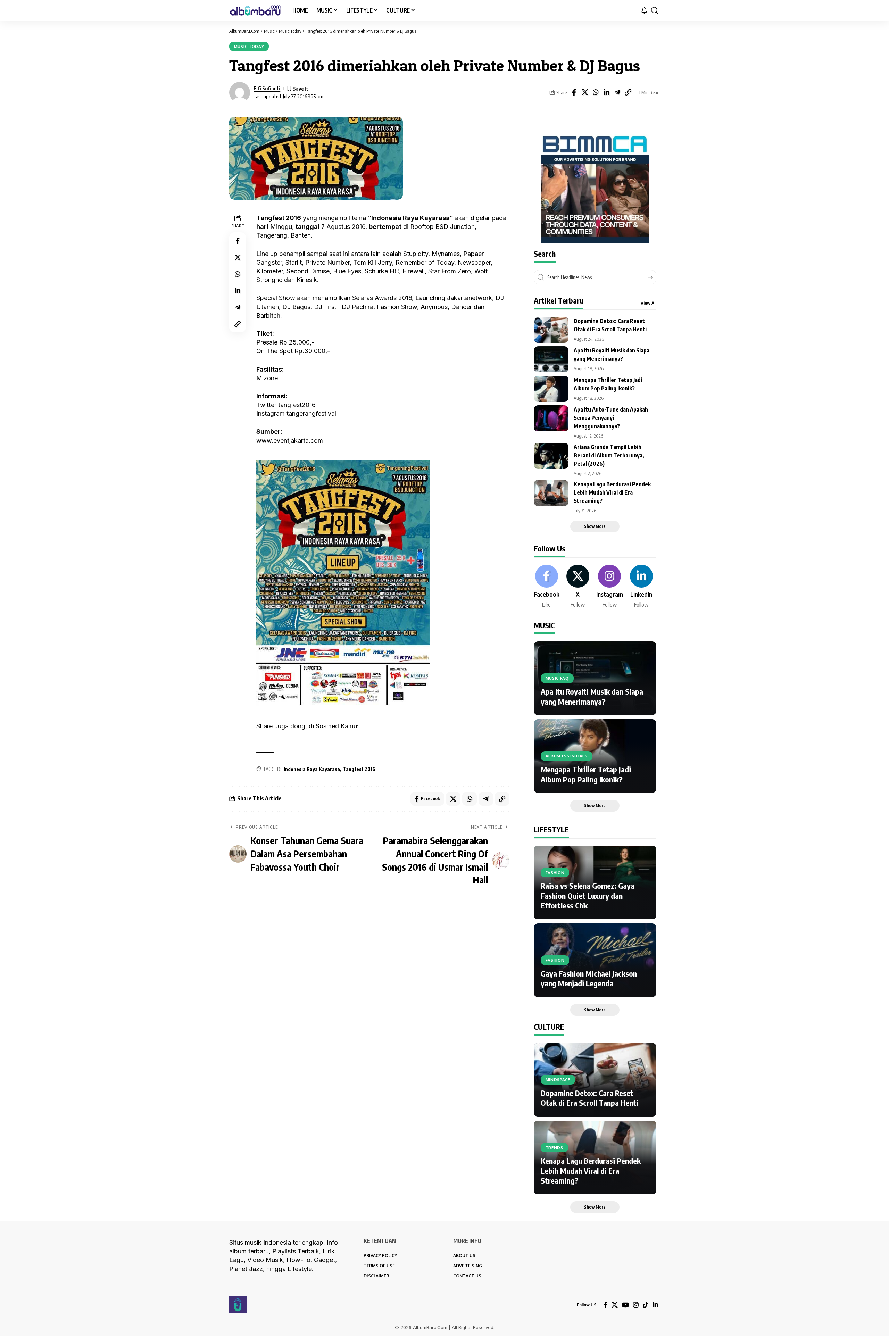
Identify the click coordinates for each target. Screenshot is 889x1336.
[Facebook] (546, 587)
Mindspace (558, 1079)
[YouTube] (625, 1305)
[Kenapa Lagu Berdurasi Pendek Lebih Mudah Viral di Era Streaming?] (551, 493)
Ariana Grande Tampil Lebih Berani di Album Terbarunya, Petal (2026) (609, 455)
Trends (554, 1147)
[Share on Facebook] (574, 92)
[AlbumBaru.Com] (255, 10)
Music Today (249, 46)
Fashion (555, 872)
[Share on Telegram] (617, 92)
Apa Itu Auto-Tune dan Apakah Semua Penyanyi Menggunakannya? (611, 418)
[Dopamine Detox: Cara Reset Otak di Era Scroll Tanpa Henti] (551, 330)
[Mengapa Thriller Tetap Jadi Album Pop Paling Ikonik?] (551, 389)
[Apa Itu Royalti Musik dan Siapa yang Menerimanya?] (551, 359)
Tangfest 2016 (359, 769)
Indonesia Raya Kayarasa (312, 769)
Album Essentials (567, 755)
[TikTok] (645, 1305)
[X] (577, 587)
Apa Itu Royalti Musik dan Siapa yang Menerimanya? (592, 696)
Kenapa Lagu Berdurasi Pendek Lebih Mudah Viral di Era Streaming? (612, 492)
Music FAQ (557, 678)
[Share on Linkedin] (606, 92)
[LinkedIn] (641, 587)
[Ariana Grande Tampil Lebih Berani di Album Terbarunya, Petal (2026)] (551, 456)
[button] (654, 10)
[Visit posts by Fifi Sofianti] (239, 92)
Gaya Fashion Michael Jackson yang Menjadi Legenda (589, 978)
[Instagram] (609, 587)
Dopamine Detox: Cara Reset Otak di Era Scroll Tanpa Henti (589, 1098)
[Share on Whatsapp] (595, 92)
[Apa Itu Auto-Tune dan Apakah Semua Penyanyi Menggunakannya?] (551, 418)
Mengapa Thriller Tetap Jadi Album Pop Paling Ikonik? (586, 774)
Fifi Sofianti (267, 88)
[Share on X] (585, 92)
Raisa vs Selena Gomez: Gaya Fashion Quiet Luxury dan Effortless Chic (587, 895)
